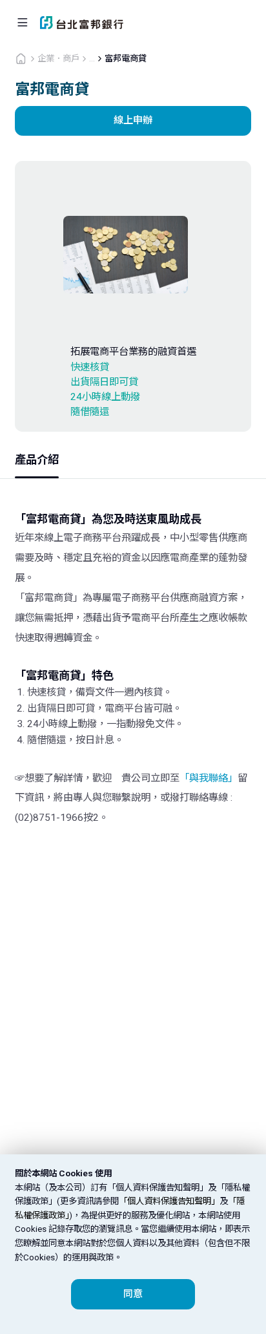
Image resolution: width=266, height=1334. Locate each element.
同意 (133, 1294)
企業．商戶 (58, 58)
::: (4, 6)
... (92, 58)
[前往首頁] (21, 58)
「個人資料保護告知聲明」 (169, 1201)
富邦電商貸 (126, 58)
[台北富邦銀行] (81, 22)
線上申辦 (133, 120)
